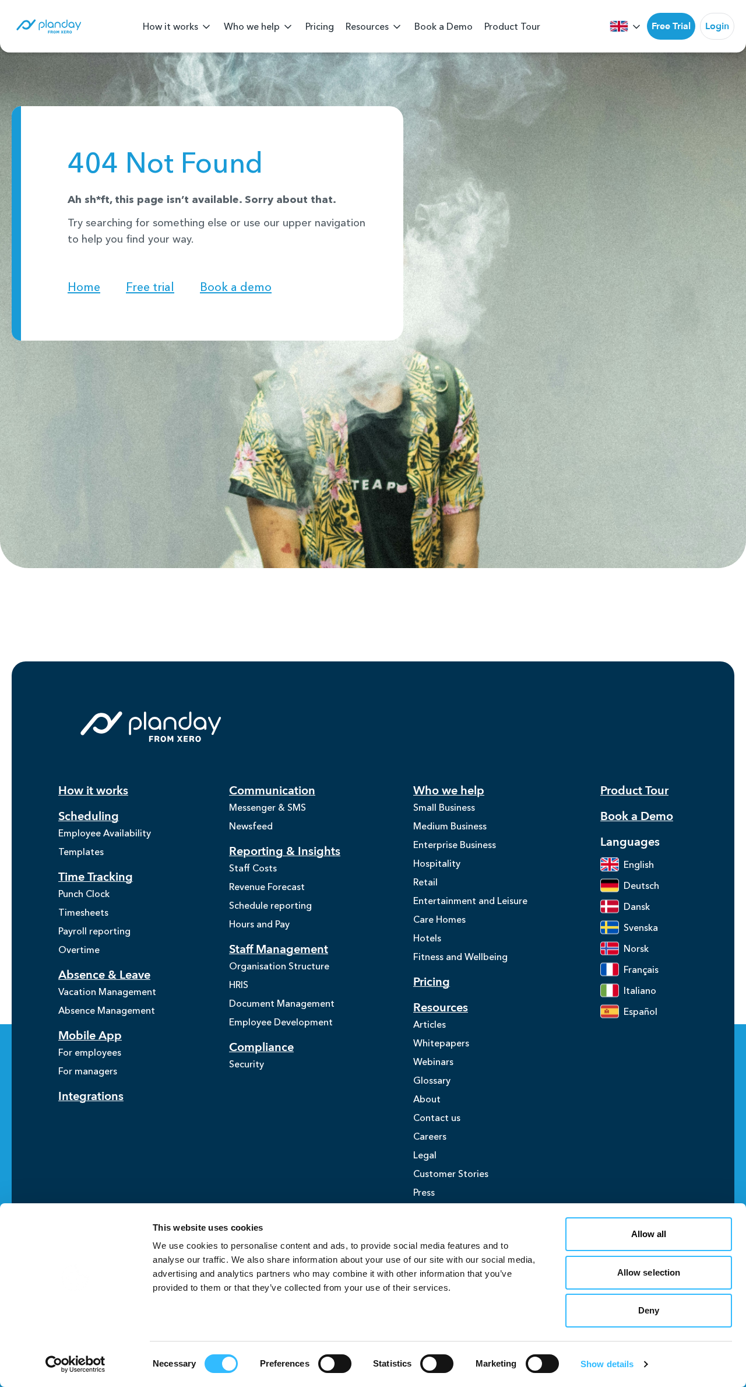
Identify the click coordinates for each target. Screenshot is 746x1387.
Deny (648, 1310)
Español (640, 1011)
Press (424, 1192)
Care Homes (439, 919)
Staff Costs (253, 868)
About (427, 1099)
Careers (429, 1136)
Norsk (636, 948)
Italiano (640, 990)
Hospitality (436, 863)
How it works (170, 26)
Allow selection (649, 1272)
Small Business (444, 807)
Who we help (252, 26)
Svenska (641, 927)
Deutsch (641, 885)
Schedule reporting (270, 905)
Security (246, 1064)
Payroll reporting (94, 931)
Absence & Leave (104, 975)
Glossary (432, 1080)
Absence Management (106, 1010)
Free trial (150, 287)
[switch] (334, 1363)
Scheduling (88, 816)
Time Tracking (95, 877)
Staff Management (278, 949)
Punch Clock (84, 893)
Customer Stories (450, 1173)
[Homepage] (48, 26)
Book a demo (236, 287)
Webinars (433, 1061)
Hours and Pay (259, 924)
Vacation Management (107, 991)
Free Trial (671, 26)
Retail (425, 882)
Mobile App (90, 1035)
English (639, 864)
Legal (425, 1155)
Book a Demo (443, 26)
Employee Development (281, 1022)
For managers (87, 1071)
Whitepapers (441, 1043)
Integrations (91, 1096)
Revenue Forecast (267, 886)
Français (641, 969)
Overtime (79, 949)
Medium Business (450, 826)
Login (717, 26)
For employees (89, 1052)
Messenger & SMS (267, 807)
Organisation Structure (279, 966)
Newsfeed (251, 826)
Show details (607, 1364)
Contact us (436, 1117)
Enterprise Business (454, 844)
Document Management (282, 1003)
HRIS (238, 984)
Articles (429, 1024)
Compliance (261, 1047)
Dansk (637, 906)
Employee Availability (104, 833)
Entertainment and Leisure (470, 900)
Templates (81, 851)
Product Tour (512, 26)
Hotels (427, 938)
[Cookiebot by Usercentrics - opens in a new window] (75, 1364)
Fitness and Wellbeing (460, 956)
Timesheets (83, 912)
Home (84, 287)
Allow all (649, 1234)
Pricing (319, 26)
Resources (367, 26)
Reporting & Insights (284, 851)
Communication (272, 790)
